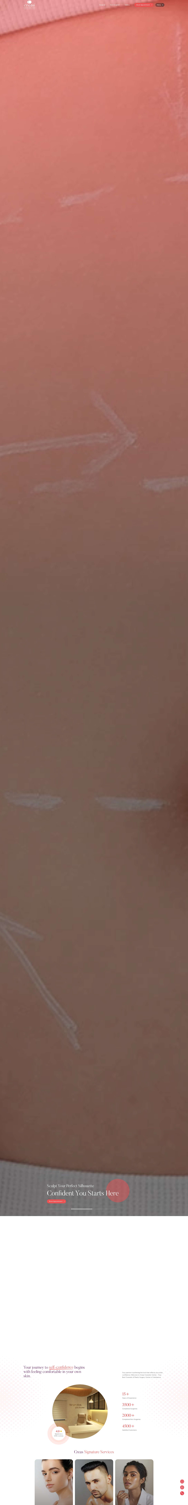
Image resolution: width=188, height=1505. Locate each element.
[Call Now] (182, 1493)
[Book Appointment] (182, 1481)
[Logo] (32, 4)
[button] (58, 1347)
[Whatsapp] (182, 1487)
